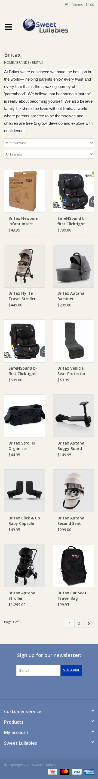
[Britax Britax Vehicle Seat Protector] (73, 340)
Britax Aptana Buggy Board (70, 445)
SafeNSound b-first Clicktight (22, 371)
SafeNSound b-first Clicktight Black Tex (71, 221)
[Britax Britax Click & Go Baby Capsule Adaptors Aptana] (24, 490)
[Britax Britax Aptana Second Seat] (73, 490)
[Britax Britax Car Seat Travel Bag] (73, 565)
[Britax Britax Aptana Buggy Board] (73, 415)
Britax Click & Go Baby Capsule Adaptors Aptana (24, 520)
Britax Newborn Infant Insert (23, 221)
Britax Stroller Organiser (21, 445)
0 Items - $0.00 (82, 4)
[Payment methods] (52, 771)
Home (9, 62)
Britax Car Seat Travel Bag (72, 595)
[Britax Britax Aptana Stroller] (24, 565)
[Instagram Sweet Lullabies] (54, 687)
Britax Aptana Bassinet (70, 296)
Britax (37, 62)
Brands (22, 62)
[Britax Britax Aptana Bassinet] (73, 266)
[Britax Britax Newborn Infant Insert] (24, 191)
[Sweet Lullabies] (57, 26)
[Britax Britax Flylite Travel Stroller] (24, 266)
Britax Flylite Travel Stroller (22, 296)
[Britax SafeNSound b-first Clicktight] (24, 340)
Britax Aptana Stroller (21, 595)
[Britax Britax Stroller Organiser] (24, 415)
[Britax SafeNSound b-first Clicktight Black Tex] (73, 191)
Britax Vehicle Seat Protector (71, 371)
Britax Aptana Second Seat (70, 520)
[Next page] (89, 623)
